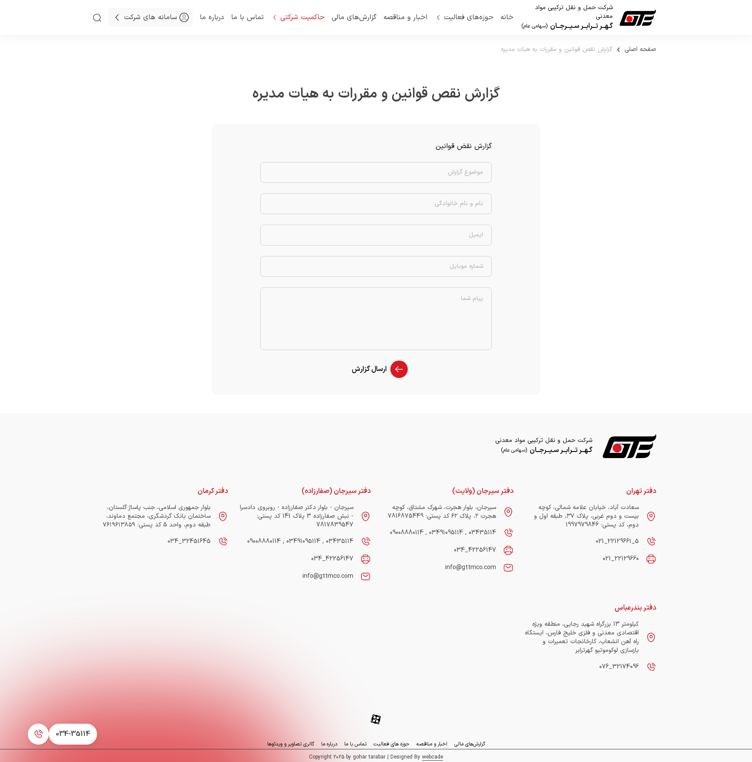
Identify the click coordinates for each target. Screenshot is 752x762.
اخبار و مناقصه (405, 17)
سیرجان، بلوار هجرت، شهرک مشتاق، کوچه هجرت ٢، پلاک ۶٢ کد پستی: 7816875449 (442, 512)
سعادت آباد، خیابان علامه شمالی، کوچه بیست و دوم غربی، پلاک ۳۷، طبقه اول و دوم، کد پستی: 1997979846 (586, 516)
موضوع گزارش (465, 172)
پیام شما (472, 298)
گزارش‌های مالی (354, 17)
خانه (507, 17)
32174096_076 (619, 667)
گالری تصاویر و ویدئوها (290, 744)
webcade (432, 757)
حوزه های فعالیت (391, 744)
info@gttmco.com (470, 567)
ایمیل (476, 235)
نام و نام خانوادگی (459, 203)
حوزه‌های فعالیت (469, 17)
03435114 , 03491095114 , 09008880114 (443, 533)
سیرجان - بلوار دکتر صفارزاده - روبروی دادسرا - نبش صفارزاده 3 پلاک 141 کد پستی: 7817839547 (296, 516)
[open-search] (97, 17)
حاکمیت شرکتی (302, 17)
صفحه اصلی (640, 49)
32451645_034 (189, 541)
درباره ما (212, 17)
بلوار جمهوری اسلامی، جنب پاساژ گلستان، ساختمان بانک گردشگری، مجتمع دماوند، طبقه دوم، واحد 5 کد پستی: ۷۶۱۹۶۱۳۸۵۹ (157, 516)
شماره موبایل (466, 266)
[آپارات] (376, 719)
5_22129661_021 (617, 541)
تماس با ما (247, 17)
